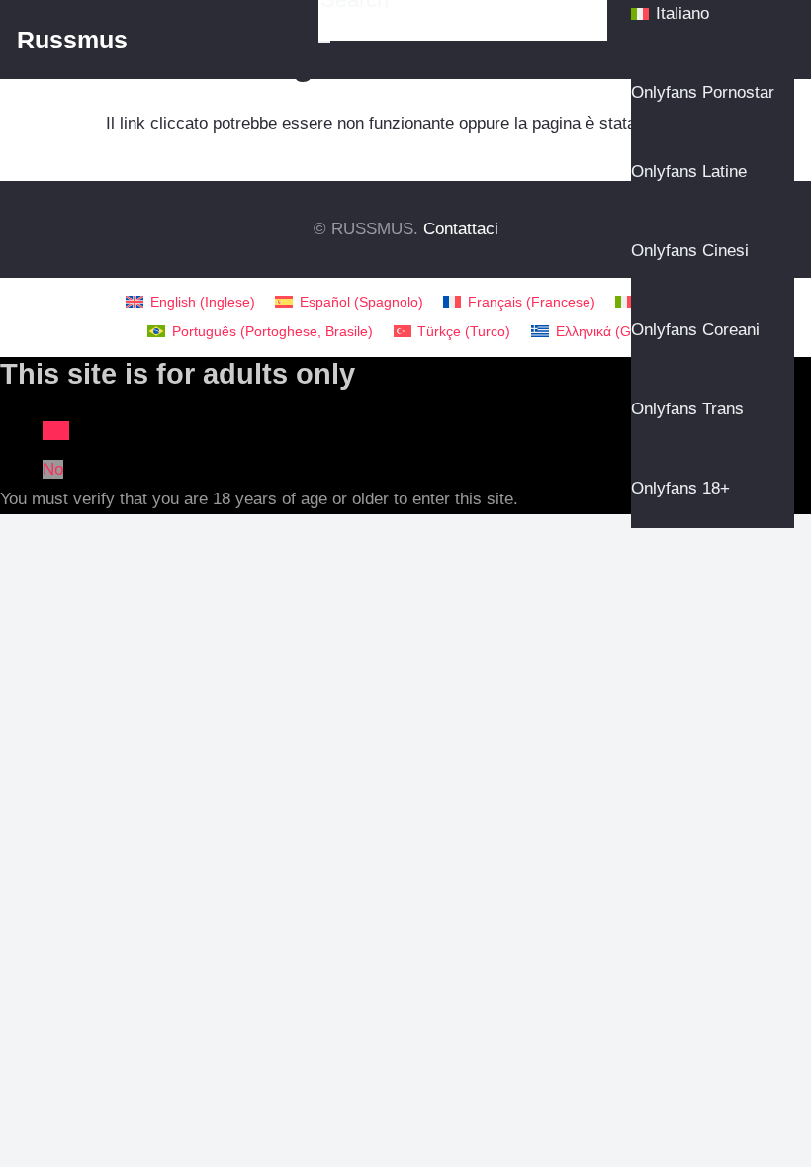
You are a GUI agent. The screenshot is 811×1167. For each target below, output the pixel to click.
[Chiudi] (324, 42)
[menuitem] (190, 302)
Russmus (72, 39)
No (53, 469)
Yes (56, 430)
